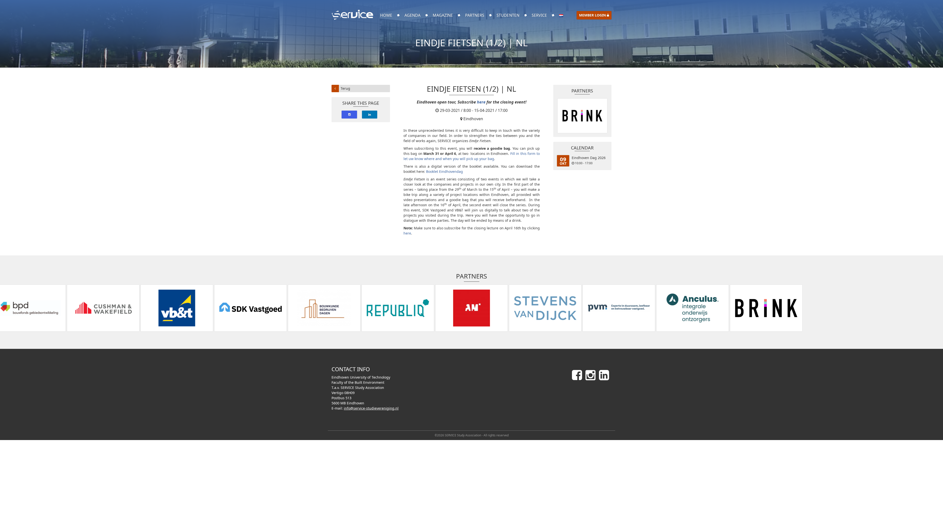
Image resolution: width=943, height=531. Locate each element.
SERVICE (539, 15)
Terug (345, 88)
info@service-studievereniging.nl (371, 408)
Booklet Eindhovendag (444, 171)
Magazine (443, 15)
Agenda (412, 15)
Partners (474, 15)
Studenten (508, 15)
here (481, 102)
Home (386, 15)
